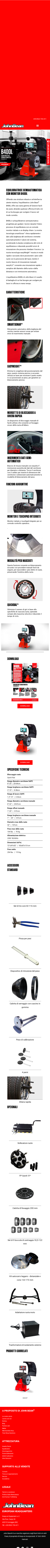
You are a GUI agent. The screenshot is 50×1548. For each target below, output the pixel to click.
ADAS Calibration (7, 1456)
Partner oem (6, 1426)
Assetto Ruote (6, 1446)
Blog (3, 1423)
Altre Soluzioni (6, 1458)
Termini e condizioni (8, 1492)
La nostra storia (7, 1416)
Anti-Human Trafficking (9, 1497)
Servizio (4, 1476)
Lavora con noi (7, 1419)
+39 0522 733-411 (39, 119)
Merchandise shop (8, 1431)
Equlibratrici (6, 1449)
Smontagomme (7, 1451)
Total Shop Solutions (8, 1433)
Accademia (5, 1479)
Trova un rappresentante (10, 1474)
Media (4, 1428)
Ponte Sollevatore (7, 1453)
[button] (37, 126)
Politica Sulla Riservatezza (10, 1494)
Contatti (4, 1471)
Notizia (4, 1421)
